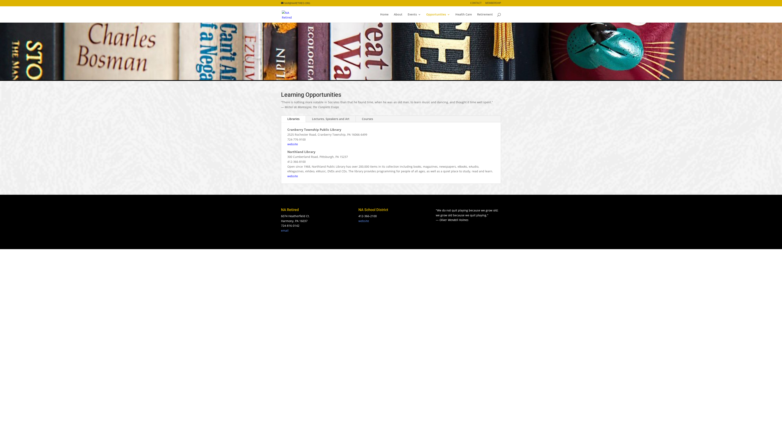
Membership (493, 3)
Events (412, 14)
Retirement (485, 14)
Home (384, 14)
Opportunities (436, 14)
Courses (367, 119)
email (285, 230)
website (292, 144)
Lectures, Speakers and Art (330, 119)
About (398, 14)
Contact (476, 3)
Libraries (293, 119)
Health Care (463, 14)
